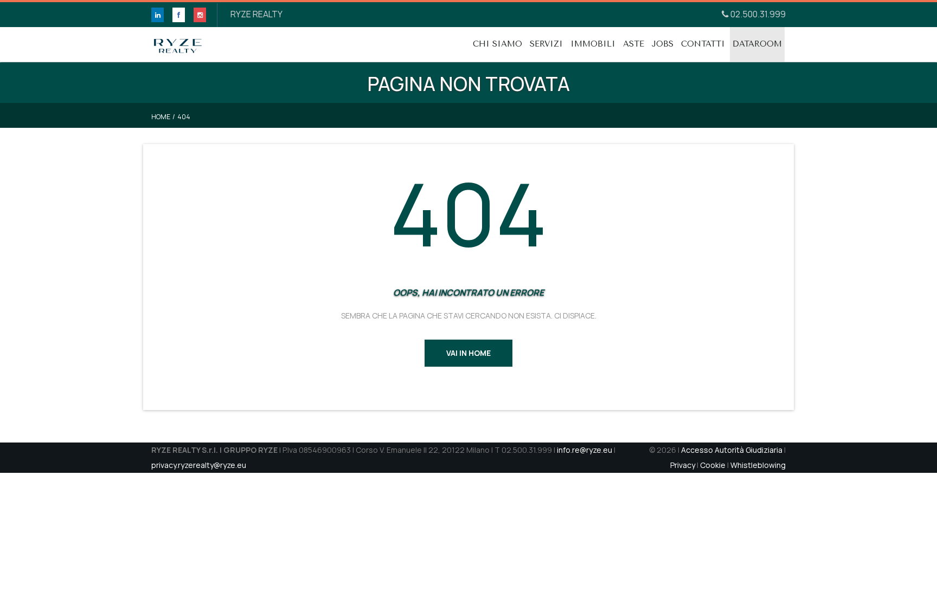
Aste (633, 44)
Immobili (592, 44)
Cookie (713, 465)
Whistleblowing (758, 465)
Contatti (703, 44)
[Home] (178, 40)
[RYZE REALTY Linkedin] (157, 15)
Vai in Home (468, 353)
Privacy (682, 465)
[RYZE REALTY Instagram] (200, 15)
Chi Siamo (497, 44)
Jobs (662, 44)
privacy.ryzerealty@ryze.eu (198, 465)
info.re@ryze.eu (584, 450)
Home (160, 116)
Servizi (546, 44)
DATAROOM (757, 44)
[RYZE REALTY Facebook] (178, 15)
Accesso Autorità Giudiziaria (731, 450)
